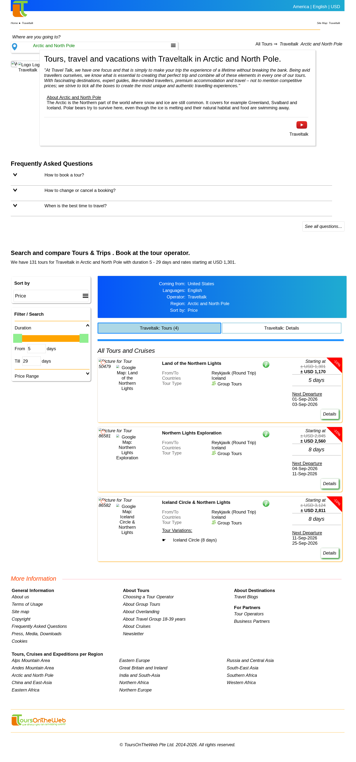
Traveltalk (27, 23)
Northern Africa (134, 682)
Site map (20, 611)
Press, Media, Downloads (37, 633)
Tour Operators (249, 613)
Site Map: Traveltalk (328, 23)
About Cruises (137, 626)
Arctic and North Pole (321, 44)
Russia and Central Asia (250, 660)
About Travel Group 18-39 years (154, 619)
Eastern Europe (134, 660)
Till (17, 361)
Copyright (21, 619)
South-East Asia (242, 667)
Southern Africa (242, 675)
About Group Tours (141, 604)
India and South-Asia (139, 675)
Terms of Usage (27, 604)
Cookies (19, 641)
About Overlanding (141, 611)
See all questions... (323, 226)
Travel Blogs (246, 596)
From (20, 348)
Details (329, 413)
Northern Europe (135, 689)
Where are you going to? (36, 36)
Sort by (22, 283)
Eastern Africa (25, 689)
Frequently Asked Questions (39, 626)
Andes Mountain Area (33, 667)
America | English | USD (316, 6)
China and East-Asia (32, 682)
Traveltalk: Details (281, 328)
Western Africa (241, 682)
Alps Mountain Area (31, 660)
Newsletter (133, 633)
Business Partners (252, 621)
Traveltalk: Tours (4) (159, 328)
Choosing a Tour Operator (148, 596)
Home (14, 23)
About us (20, 596)
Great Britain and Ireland (143, 667)
